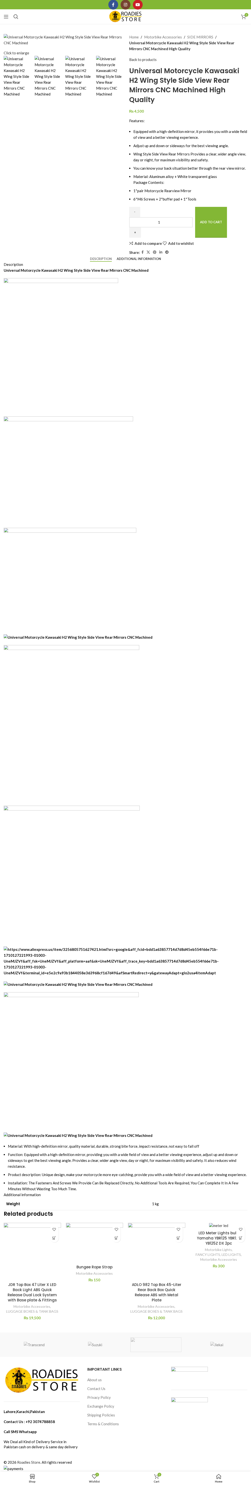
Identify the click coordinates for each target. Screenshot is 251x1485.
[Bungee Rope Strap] (94, 1242)
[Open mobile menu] (6, 17)
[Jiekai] (216, 1344)
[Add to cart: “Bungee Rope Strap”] (116, 1238)
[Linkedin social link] (161, 252)
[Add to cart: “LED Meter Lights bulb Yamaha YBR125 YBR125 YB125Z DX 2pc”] (240, 1238)
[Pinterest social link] (154, 252)
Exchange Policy (100, 1406)
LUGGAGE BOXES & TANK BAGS (32, 1311)
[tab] (101, 259)
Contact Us (96, 1388)
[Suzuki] (95, 1344)
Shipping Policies (101, 1415)
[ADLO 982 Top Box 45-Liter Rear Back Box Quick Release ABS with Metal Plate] (156, 1251)
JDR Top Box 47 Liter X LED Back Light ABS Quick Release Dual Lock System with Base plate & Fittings (32, 1292)
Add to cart (211, 222)
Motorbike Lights (218, 1250)
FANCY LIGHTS (208, 1254)
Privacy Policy (99, 1397)
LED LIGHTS (231, 1254)
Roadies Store (28, 1462)
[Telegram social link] (167, 252)
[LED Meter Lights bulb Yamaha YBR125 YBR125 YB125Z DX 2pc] (219, 1225)
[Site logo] (126, 16)
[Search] (16, 17)
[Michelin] (156, 1344)
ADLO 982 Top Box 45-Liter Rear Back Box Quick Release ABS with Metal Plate (156, 1292)
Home (134, 37)
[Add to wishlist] (54, 1229)
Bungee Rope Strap (94, 1267)
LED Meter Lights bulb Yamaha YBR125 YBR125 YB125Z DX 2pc (218, 1238)
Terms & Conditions (103, 1424)
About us (94, 1380)
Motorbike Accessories (163, 37)
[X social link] (148, 252)
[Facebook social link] (142, 252)
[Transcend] (34, 1344)
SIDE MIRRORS (200, 37)
